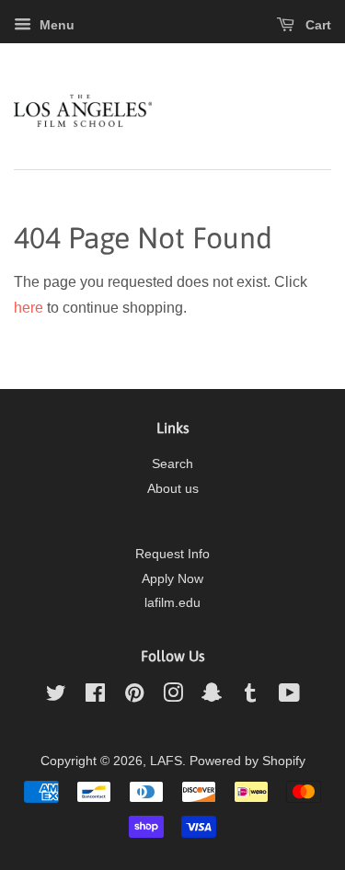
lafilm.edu (172, 603)
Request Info (172, 554)
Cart (316, 24)
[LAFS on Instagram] (173, 697)
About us (173, 489)
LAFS (166, 761)
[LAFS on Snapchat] (211, 697)
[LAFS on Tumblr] (250, 697)
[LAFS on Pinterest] (134, 697)
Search (172, 464)
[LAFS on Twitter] (56, 697)
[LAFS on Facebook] (95, 697)
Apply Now (172, 579)
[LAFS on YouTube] (289, 697)
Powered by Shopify (247, 761)
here (28, 307)
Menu (55, 24)
